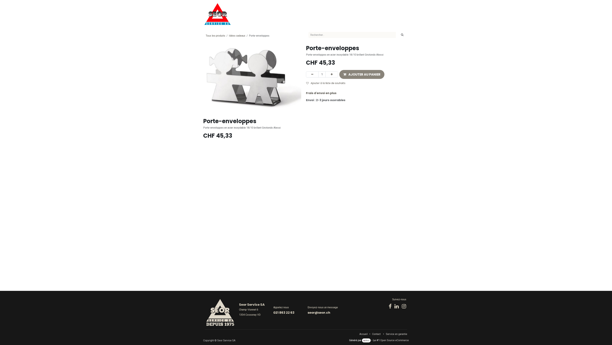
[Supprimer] (312, 74)
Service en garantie (396, 334)
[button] (361, 74)
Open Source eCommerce (394, 340)
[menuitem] (296, 14)
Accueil (363, 334)
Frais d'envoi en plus (321, 93)
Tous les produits (215, 35)
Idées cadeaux (237, 35)
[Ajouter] (331, 74)
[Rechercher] (402, 35)
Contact (376, 334)
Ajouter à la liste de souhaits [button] (327, 83)
